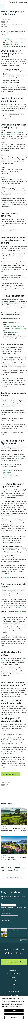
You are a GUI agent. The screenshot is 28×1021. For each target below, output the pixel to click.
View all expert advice (12, 877)
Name (2, 903)
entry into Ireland (21, 611)
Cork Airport (7, 472)
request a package (6, 134)
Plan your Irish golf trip (9, 774)
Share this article (5, 19)
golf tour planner (13, 39)
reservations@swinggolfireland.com (13, 326)
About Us (14, 981)
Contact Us (14, 984)
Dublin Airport (7, 474)
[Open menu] (2, 2)
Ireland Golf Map (14, 991)
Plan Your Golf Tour (14, 970)
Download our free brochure (13, 931)
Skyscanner (21, 458)
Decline (14, 1014)
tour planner (17, 132)
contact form (14, 332)
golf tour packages (13, 44)
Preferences (14, 1017)
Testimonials (14, 995)
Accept (14, 1010)
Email (2, 910)
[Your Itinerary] (2, 6)
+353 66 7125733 (13, 322)
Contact (5, 46)
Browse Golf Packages (14, 974)
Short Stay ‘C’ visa (20, 607)
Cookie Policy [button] (11, 1004)
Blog (14, 988)
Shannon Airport (8, 478)
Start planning (12, 962)
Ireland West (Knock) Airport (11, 476)
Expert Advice (14, 977)
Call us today (5, 577)
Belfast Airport (7, 470)
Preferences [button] (20, 1006)
